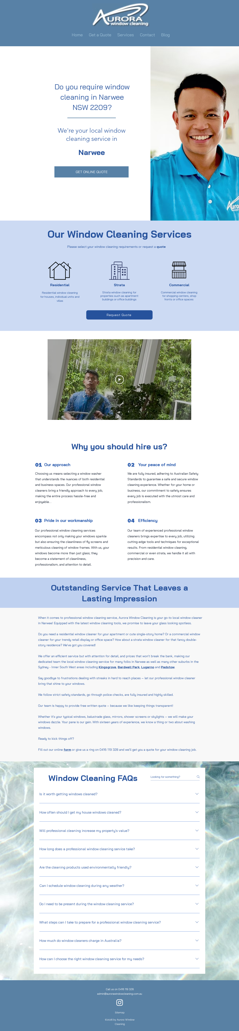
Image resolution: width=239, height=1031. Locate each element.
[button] (126, 34)
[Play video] (119, 379)
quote (161, 247)
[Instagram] (119, 1002)
